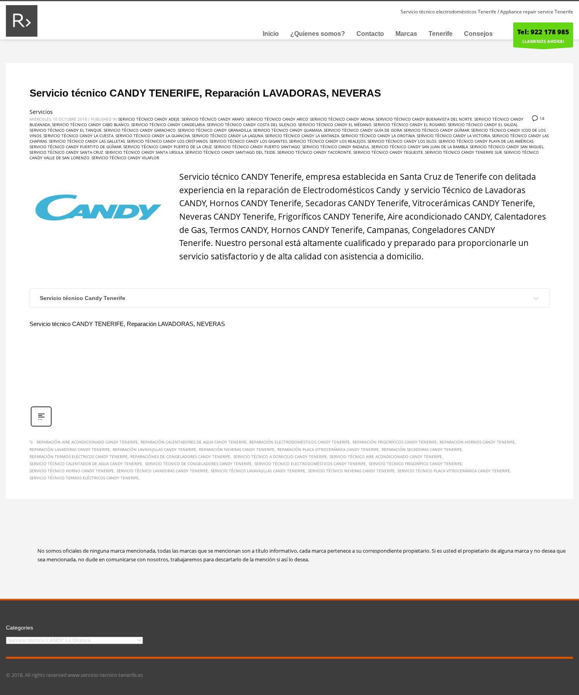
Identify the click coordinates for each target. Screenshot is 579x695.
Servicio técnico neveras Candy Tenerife (351, 470)
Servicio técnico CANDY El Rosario (409, 124)
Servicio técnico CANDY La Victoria (453, 135)
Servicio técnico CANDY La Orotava (378, 135)
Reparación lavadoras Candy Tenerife (70, 449)
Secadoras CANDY (340, 203)
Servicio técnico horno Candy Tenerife (72, 470)
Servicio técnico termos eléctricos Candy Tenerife (84, 478)
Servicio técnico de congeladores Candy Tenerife (198, 463)
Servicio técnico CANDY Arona (342, 119)
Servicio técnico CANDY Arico (277, 119)
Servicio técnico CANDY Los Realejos (327, 141)
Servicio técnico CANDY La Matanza (302, 135)
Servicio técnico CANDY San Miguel (507, 146)
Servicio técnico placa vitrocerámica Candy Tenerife (453, 470)
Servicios (41, 112)
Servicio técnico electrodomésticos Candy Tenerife (310, 463)
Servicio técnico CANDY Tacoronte (314, 152)
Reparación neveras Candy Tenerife (237, 449)
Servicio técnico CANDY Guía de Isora (363, 130)
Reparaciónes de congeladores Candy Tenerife (180, 456)
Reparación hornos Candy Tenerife (477, 442)
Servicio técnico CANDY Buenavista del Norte (424, 119)
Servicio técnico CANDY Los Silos (401, 141)
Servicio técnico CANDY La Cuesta (78, 135)
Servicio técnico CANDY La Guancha (152, 135)
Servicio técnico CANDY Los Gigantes (248, 141)
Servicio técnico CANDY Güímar (436, 130)
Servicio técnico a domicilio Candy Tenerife (280, 456)
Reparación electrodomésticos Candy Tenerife (299, 442)
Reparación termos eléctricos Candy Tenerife (79, 456)
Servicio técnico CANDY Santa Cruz (66, 152)
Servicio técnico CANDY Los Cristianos (167, 141)
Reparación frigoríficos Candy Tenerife (395, 442)
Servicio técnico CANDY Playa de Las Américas (485, 141)
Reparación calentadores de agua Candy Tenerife (194, 442)
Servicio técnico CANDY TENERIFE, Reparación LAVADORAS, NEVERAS (205, 93)
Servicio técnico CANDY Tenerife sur (463, 152)
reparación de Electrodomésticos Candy (325, 190)
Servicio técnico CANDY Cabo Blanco (90, 124)
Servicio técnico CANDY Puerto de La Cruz (167, 146)
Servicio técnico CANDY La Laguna (227, 135)
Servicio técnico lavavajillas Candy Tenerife (258, 470)
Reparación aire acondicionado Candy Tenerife (87, 442)
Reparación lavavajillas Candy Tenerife (154, 449)
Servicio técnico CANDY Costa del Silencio (251, 124)
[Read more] (41, 425)
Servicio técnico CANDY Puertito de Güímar (75, 146)
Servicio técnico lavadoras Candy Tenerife (162, 470)
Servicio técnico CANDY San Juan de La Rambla (419, 146)
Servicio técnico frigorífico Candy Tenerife (415, 463)
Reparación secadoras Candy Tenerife (422, 449)
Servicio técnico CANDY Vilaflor (125, 157)
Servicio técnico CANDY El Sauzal (483, 124)
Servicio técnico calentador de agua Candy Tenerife (86, 463)
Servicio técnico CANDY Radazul (335, 146)
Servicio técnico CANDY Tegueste (388, 152)
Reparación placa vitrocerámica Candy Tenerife (328, 449)
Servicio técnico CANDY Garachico (140, 130)
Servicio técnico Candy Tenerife (82, 298)
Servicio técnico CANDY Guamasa (287, 130)
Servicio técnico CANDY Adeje (149, 119)
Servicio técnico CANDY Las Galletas (87, 141)
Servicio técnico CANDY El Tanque (66, 130)
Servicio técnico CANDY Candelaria (168, 124)
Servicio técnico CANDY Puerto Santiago (257, 146)
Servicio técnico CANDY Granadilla (214, 130)
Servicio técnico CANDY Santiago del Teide (230, 152)
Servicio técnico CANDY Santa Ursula (144, 152)
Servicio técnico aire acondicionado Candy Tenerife (386, 456)
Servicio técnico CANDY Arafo (213, 119)
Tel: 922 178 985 (543, 31)
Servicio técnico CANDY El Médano (334, 124)
